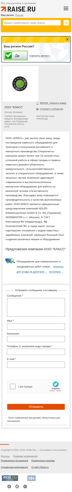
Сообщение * (15, 295)
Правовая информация (25, 456)
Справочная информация (14, 467)
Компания (13, 333)
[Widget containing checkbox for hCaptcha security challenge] (35, 386)
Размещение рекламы (43, 460)
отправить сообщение (51, 109)
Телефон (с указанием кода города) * (29, 346)
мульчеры (55, 271)
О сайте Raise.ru (40, 467)
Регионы (5, 456)
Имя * (10, 320)
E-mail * (11, 359)
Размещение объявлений (14, 460)
